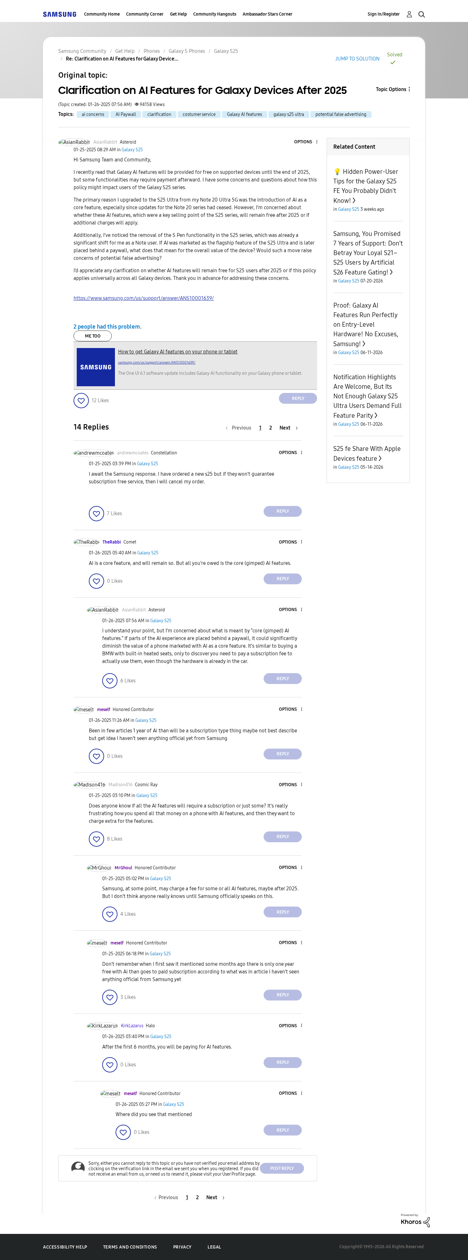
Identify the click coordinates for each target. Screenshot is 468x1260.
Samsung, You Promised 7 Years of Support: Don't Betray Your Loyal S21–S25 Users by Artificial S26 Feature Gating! (368, 253)
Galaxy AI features (244, 114)
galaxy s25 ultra (288, 114)
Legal (214, 1247)
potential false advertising (341, 114)
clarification (159, 114)
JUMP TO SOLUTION (357, 59)
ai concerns (93, 114)
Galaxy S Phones (187, 51)
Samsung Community (82, 51)
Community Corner (145, 14)
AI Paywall (126, 114)
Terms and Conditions (130, 1247)
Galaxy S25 (226, 51)
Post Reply (282, 1168)
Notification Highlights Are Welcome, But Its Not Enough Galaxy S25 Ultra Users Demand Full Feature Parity (367, 396)
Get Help (178, 14)
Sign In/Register (384, 14)
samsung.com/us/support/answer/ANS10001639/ (156, 362)
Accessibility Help (65, 1247)
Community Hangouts (214, 14)
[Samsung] (59, 14)
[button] (306, 142)
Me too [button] (93, 336)
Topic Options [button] (391, 89)
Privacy (182, 1247)
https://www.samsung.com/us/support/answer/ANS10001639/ (144, 298)
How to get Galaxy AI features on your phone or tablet (178, 352)
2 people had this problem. (108, 326)
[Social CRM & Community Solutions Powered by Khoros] (415, 1220)
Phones (152, 51)
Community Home (102, 14)
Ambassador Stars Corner (268, 14)
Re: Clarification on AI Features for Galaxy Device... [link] (122, 59)
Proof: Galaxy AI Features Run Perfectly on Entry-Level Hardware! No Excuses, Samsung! (365, 325)
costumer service (199, 114)
